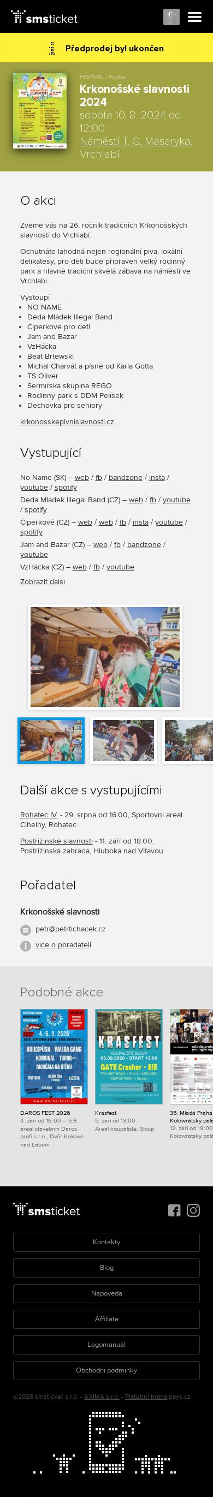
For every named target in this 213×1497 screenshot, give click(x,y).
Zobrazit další (42, 581)
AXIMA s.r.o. (102, 1397)
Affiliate (107, 1319)
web (82, 477)
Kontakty (106, 1242)
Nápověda (106, 1293)
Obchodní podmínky (106, 1370)
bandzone (126, 477)
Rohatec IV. (39, 814)
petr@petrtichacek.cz (71, 929)
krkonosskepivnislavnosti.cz (67, 421)
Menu (195, 17)
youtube (34, 487)
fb (99, 477)
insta (157, 477)
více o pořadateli (63, 944)
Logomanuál (106, 1344)
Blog (107, 1267)
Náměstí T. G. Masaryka (135, 141)
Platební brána (146, 1397)
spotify (66, 487)
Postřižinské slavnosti (56, 841)
